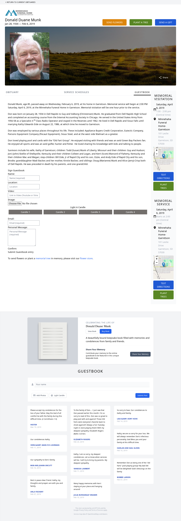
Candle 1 (25, 212)
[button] (163, 156)
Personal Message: (17, 227)
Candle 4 (130, 212)
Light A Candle (77, 207)
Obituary (12, 92)
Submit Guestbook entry (20, 251)
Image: (11, 199)
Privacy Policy (83, 510)
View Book (92, 331)
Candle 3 (95, 212)
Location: (12, 182)
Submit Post (142, 395)
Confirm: (12, 248)
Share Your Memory (140, 354)
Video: (11, 191)
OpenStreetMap (93, 514)
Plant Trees (163, 186)
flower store (86, 258)
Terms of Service (97, 510)
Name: (11, 173)
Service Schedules (76, 92)
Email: (11, 218)
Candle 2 (60, 212)
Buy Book (105, 331)
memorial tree (43, 258)
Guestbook (142, 92)
